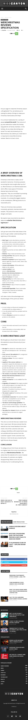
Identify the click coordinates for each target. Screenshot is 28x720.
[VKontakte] (16, 716)
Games (2, 670)
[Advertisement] (14, 13)
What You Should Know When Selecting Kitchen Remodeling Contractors (18, 591)
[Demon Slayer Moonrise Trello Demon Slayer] (4, 642)
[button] (26, 9)
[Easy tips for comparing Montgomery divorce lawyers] (4, 599)
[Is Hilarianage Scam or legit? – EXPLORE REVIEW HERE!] (4, 544)
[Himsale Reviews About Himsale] (4, 528)
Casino (2, 681)
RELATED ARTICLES (7, 522)
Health (3, 679)
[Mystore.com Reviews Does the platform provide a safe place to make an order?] (4, 535)
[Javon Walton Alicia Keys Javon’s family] (4, 649)
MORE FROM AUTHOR (18, 522)
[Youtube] (20, 716)
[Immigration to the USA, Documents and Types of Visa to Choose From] (4, 630)
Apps (2, 683)
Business (3, 675)
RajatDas (4, 30)
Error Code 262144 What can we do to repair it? (7, 501)
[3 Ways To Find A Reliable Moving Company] (4, 622)
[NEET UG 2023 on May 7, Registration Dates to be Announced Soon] (4, 615)
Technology (4, 677)
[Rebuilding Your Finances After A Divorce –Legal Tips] (4, 578)
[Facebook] (7, 716)
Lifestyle (3, 672)
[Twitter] (12, 716)
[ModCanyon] (14, 3)
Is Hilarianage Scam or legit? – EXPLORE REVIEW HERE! (17, 544)
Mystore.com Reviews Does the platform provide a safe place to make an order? (17, 536)
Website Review (8, 17)
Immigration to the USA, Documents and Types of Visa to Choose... (18, 630)
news (2, 668)
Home (2, 17)
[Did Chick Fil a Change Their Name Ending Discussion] (4, 656)
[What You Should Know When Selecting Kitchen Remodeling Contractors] (4, 592)
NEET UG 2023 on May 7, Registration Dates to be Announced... (16, 615)
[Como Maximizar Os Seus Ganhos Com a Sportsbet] (4, 585)
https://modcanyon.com (14, 513)
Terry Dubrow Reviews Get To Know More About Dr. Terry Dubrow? (20, 502)
